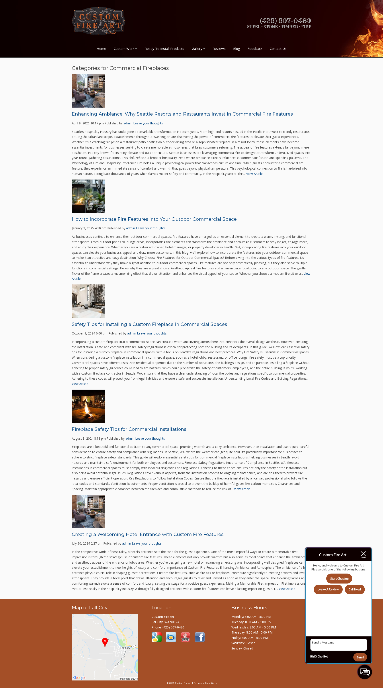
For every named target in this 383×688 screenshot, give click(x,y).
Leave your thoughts (148, 123)
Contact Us (278, 48)
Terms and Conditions (205, 683)
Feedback (255, 48)
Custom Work (124, 48)
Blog (236, 48)
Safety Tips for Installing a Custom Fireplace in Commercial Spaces (149, 324)
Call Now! (355, 589)
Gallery (197, 48)
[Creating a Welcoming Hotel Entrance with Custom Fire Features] (88, 525)
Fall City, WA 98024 (165, 622)
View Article (254, 174)
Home (101, 48)
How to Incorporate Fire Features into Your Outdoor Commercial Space (154, 219)
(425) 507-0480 (173, 627)
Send (360, 657)
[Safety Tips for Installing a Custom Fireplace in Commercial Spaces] (88, 315)
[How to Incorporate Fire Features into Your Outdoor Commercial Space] (88, 210)
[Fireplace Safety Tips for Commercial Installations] (88, 420)
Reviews (219, 48)
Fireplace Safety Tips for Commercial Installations (129, 429)
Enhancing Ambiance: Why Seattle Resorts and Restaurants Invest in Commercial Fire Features (182, 114)
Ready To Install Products (164, 48)
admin (127, 123)
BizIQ (313, 656)
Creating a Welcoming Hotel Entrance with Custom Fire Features (147, 534)
